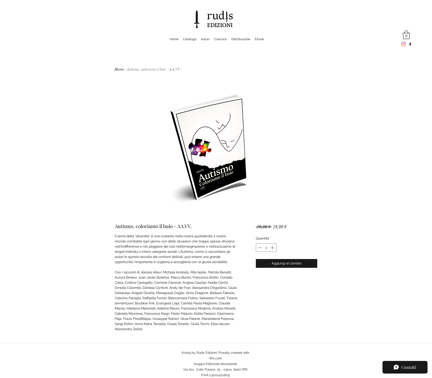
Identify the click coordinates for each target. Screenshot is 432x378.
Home (119, 69)
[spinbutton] (266, 248)
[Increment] (273, 248)
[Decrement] (259, 248)
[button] (406, 35)
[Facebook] (410, 44)
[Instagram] (403, 44)
